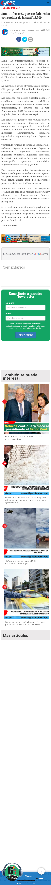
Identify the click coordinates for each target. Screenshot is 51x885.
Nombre (10, 303)
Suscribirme (25, 334)
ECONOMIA (45, 30)
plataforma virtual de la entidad (23, 176)
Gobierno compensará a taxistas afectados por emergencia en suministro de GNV (25, 623)
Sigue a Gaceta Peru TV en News (25, 253)
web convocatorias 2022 (15, 180)
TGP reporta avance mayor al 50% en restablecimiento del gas (22, 562)
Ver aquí (33, 114)
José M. (17, 31)
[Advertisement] (25, 751)
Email (8, 313)
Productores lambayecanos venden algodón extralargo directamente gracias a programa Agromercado (25, 500)
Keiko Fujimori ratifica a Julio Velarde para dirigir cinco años (24, 437)
